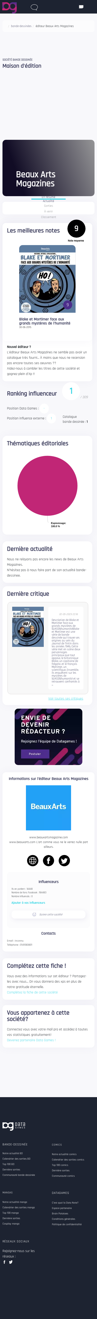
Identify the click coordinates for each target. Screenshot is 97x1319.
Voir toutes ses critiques (65, 699)
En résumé (48, 197)
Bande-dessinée (15, 1144)
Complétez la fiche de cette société (32, 992)
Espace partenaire (62, 1208)
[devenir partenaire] (48, 736)
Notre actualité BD (12, 1153)
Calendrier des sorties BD (16, 1159)
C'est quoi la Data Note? (65, 1203)
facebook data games (5, 1263)
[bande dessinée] (34, 6)
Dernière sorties (11, 1169)
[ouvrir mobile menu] (81, 6)
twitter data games (11, 1263)
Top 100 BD (8, 1164)
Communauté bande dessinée (18, 1175)
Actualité (48, 201)
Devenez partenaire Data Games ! (31, 1040)
